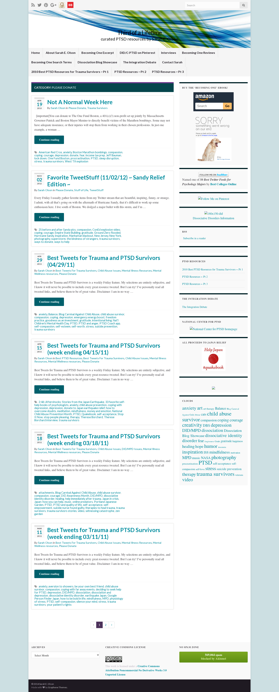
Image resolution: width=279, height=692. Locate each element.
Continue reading (49, 140)
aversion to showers (60, 586)
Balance (53, 314)
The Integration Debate (139, 62)
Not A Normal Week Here (80, 102)
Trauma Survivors (97, 108)
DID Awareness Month (75, 495)
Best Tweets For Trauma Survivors (76, 270)
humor (210, 446)
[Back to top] (270, 683)
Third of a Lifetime (139, 32)
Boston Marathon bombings (90, 152)
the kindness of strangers (82, 238)
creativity (192, 424)
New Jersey (101, 235)
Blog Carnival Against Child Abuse (79, 314)
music (68, 501)
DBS (206, 425)
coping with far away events (78, 589)
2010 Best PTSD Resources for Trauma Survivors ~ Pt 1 (70, 71)
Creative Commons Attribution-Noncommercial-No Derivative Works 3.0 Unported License (136, 670)
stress (38, 161)
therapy (74, 417)
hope (199, 446)
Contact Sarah (172, 62)
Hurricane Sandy (44, 235)
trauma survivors (53, 161)
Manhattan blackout (81, 235)
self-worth (78, 326)
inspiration (61, 235)
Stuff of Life (81, 190)
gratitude (87, 232)
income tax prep (95, 155)
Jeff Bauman (113, 155)
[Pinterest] (46, 4)
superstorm (58, 238)
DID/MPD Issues (132, 448)
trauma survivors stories (62, 510)
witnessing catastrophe (100, 510)
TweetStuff (96, 190)
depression (62, 155)
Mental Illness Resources (137, 270)
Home (35, 52)
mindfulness (78, 411)
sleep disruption (109, 158)
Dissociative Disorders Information (213, 218)
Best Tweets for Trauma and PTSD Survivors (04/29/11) (103, 261)
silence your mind (86, 601)
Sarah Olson (58, 108)
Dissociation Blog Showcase (97, 62)
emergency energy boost (89, 317)
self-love (200, 469)
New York (115, 235)
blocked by (213, 657)
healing (60, 498)
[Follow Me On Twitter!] (39, 4)
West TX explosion (76, 161)
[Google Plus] (53, 4)
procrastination (80, 158)
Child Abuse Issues (109, 270)
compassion (115, 152)
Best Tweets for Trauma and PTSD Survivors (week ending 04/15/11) (103, 349)
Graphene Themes (57, 687)
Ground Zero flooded (107, 232)
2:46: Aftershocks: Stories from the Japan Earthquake (71, 402)
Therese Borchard (91, 417)
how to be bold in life (73, 598)
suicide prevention (106, 326)
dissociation (83, 592)
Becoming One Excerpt (97, 52)
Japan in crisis (110, 498)
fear (82, 155)
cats (203, 414)
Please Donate (77, 108)
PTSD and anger (88, 323)
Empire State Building (67, 232)
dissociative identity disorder (66, 595)
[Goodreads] (62, 4)
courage (49, 155)
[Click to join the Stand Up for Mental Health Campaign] (213, 213)
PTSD (94, 158)
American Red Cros (50, 152)
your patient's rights (59, 604)
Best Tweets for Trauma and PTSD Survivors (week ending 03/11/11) (103, 533)
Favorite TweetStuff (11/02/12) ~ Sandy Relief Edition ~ (106, 180)
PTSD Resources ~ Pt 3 (168, 71)
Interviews (168, 52)
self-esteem (63, 326)
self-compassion (44, 326)
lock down (40, 158)
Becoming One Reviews (198, 52)
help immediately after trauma (83, 498)
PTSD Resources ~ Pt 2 (130, 71)
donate (74, 155)
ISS (206, 452)
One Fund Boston (58, 158)
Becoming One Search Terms (51, 62)
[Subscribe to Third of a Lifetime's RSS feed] (33, 4)
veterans (239, 474)
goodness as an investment (61, 320)
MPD (105, 598)
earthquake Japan (95, 595)
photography (42, 238)
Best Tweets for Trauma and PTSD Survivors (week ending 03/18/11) (103, 439)
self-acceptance (107, 414)
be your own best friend (89, 586)
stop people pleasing (56, 417)
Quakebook (89, 414)
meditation (63, 411)
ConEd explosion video (106, 229)
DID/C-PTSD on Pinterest (137, 52)
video (81, 510)
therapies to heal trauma (100, 507)
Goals (217, 441)
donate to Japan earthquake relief (84, 408)
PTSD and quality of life (67, 504)
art (200, 407)
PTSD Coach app (109, 323)
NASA (206, 457)
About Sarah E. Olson (61, 52)
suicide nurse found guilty (68, 507)
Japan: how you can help (48, 501)
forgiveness (209, 441)
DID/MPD (96, 495)
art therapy (208, 408)
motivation (235, 452)
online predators (83, 501)
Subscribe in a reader (194, 238)
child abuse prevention (93, 405)
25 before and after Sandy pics (57, 229)
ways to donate (43, 241)
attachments (46, 492)
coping (38, 155)
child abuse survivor (112, 314)
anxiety (67, 152)
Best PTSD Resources (69, 358)
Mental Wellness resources (64, 361)
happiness (237, 441)
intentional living (102, 320)
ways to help (61, 241)
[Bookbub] (70, 4)
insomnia (222, 447)
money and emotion (99, 411)
